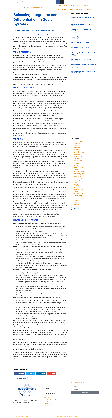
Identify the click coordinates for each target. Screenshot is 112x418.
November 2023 (79, 193)
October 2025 (78, 156)
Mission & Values (62, 9)
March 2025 (77, 165)
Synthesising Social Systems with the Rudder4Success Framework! (81, 30)
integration (41, 30)
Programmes (74, 5)
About (66, 5)
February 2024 (78, 189)
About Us (48, 388)
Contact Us (88, 9)
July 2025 (77, 162)
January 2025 (78, 169)
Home (59, 5)
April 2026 (77, 149)
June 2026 (77, 145)
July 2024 (77, 180)
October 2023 (78, 195)
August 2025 (78, 160)
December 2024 (79, 171)
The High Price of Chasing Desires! (80, 47)
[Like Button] (58, 30)
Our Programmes (51, 393)
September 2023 (79, 197)
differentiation (35, 30)
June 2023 (77, 202)
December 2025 (79, 153)
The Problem (84, 5)
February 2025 (78, 167)
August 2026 (78, 142)
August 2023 (78, 199)
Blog (71, 9)
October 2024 (78, 175)
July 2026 (77, 143)
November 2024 (79, 173)
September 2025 (79, 158)
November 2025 (79, 154)
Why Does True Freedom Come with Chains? (83, 24)
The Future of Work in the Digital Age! (81, 59)
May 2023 (77, 204)
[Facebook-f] (58, 2)
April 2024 (77, 186)
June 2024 (77, 182)
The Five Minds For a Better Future (80, 42)
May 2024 (77, 184)
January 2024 (78, 191)
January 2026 (78, 151)
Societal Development (50, 30)
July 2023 (77, 200)
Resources (79, 9)
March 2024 (77, 188)
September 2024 (79, 176)
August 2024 (78, 178)
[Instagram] (62, 2)
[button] (19, 373)
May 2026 (77, 147)
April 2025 (77, 164)
